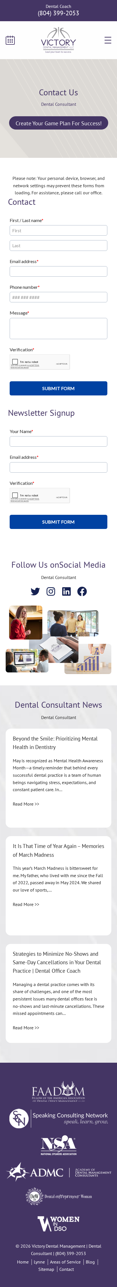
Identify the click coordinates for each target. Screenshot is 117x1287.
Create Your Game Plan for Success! (59, 123)
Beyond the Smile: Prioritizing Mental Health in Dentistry (55, 742)
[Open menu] (108, 40)
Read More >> (26, 804)
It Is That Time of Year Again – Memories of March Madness (58, 850)
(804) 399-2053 (58, 13)
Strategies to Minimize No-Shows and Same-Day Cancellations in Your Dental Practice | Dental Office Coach (57, 962)
